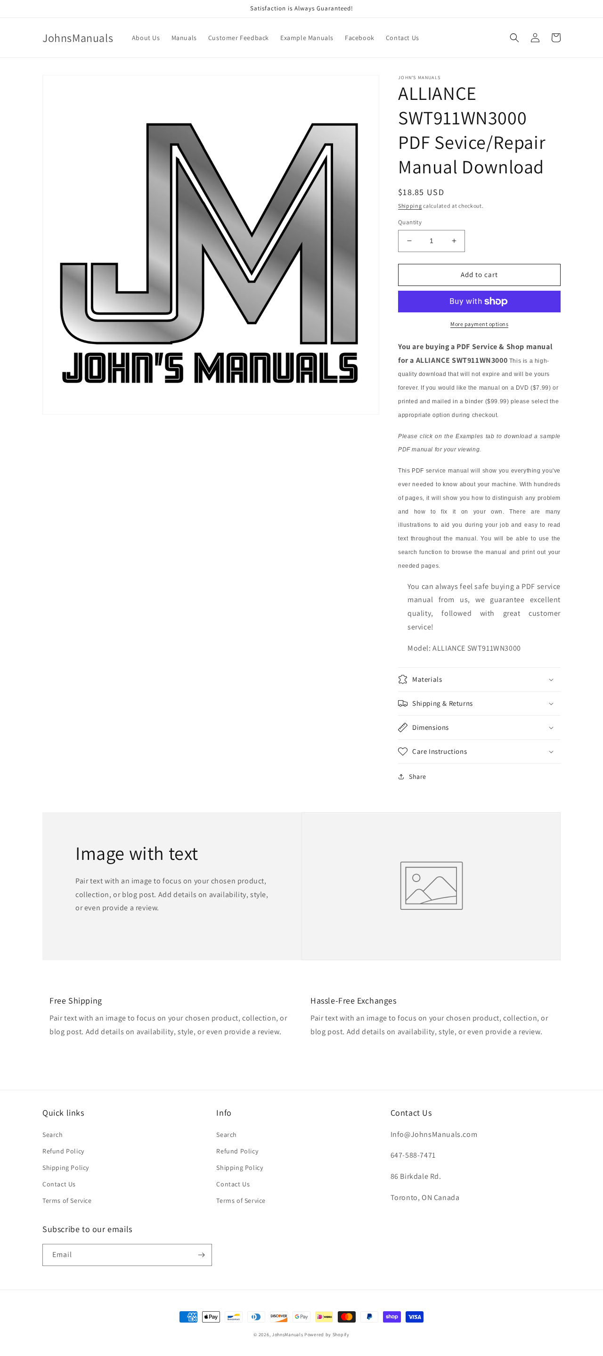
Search (52, 1134)
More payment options (479, 323)
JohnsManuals (287, 1334)
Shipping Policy (65, 1167)
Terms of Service (67, 1200)
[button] (514, 37)
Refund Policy (63, 1151)
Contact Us (59, 1184)
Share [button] (417, 776)
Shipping (410, 205)
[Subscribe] (201, 1255)
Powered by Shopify (327, 1334)
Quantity (410, 222)
